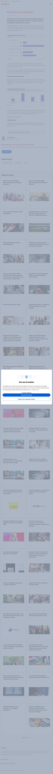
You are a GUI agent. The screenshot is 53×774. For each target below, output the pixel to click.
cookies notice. (35, 389)
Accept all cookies (26, 395)
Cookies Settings (26, 392)
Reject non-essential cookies (26, 399)
